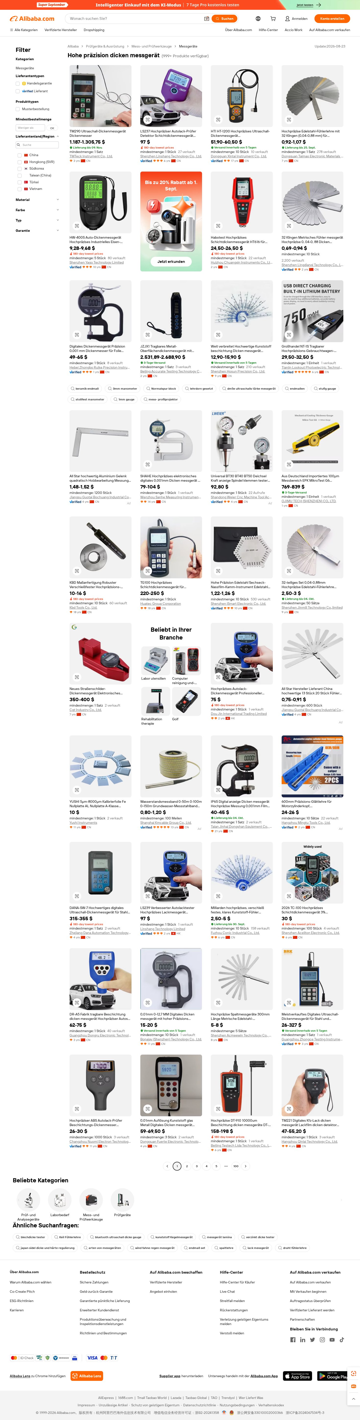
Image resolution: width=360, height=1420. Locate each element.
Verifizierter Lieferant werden (312, 1310)
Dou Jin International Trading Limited (239, 714)
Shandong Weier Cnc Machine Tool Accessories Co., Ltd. (242, 497)
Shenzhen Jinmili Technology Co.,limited (312, 607)
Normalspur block (163, 388)
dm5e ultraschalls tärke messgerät (251, 388)
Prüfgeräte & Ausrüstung (105, 46)
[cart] (274, 19)
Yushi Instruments (83, 823)
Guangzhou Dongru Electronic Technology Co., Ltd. (101, 1035)
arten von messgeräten (105, 1248)
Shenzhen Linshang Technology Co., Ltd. (171, 156)
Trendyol (228, 1398)
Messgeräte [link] (188, 46)
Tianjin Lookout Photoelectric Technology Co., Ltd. (313, 367)
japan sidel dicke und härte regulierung (47, 1248)
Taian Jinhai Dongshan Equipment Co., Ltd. (242, 826)
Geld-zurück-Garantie (96, 1291)
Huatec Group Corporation (160, 603)
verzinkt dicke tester (260, 1237)
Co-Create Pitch (22, 1291)
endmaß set (197, 1248)
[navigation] (37, 607)
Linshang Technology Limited (162, 929)
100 (236, 1166)
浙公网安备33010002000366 (260, 1413)
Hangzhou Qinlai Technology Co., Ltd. (310, 1141)
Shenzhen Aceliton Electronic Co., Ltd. (311, 933)
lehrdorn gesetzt (201, 388)
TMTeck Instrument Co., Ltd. (91, 156)
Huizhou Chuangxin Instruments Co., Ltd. (242, 262)
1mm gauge (126, 399)
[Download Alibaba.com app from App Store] (297, 1376)
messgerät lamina (219, 1237)
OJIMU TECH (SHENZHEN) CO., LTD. (309, 501)
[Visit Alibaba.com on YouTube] (332, 1340)
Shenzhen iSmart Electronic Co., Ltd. (238, 603)
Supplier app (169, 1376)
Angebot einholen (163, 1291)
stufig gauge (327, 388)
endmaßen (297, 388)
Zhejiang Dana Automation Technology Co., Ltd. (101, 933)
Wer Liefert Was (251, 1398)
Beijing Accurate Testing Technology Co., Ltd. (171, 371)
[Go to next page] (245, 1166)
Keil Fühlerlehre (70, 1237)
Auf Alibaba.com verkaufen (310, 1282)
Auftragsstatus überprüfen (310, 1301)
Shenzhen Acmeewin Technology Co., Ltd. (242, 1035)
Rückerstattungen (234, 1310)
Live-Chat (227, 1291)
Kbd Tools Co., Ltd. (83, 607)
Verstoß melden (232, 1333)
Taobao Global (196, 1398)
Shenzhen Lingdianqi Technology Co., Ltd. (313, 265)
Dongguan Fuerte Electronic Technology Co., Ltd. (171, 1141)
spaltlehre (226, 1248)
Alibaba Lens (20, 1376)
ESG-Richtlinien (22, 1301)
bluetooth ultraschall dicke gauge (118, 1237)
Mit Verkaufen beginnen (308, 1291)
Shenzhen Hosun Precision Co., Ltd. (238, 371)
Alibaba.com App (264, 1376)
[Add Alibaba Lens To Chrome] (87, 1376)
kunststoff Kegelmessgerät (174, 1237)
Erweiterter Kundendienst (99, 1310)
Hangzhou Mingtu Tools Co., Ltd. (306, 823)
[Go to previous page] (167, 1166)
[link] (353, 1373)
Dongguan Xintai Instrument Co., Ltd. (239, 156)
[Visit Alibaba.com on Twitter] (312, 1340)
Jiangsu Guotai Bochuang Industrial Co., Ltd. (101, 497)
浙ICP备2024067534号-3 (305, 1413)
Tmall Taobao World (152, 1398)
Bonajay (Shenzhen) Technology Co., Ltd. (171, 1039)
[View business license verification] (224, 1412)
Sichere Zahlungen (94, 1282)
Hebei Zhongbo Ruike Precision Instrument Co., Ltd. (101, 367)
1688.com (125, 1398)
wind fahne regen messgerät (155, 1248)
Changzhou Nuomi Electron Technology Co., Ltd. (101, 1141)
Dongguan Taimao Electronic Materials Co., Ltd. (313, 156)
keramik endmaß (87, 388)
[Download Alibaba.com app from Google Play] (333, 1376)
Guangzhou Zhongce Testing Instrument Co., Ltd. (313, 1039)
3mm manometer (125, 388)
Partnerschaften (302, 1319)
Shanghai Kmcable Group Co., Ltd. (166, 823)
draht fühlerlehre (295, 1248)
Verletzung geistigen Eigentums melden (244, 1321)
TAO (214, 1398)
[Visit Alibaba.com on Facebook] (293, 1340)
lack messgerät (258, 1248)
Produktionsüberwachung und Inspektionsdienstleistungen (103, 1321)
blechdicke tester (33, 1237)
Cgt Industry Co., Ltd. (86, 710)
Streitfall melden (232, 1301)
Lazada (176, 1398)
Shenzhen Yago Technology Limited (97, 262)
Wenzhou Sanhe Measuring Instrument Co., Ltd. (171, 497)
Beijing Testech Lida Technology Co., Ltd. (242, 1145)
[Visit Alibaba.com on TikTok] (342, 1340)
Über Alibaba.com (24, 1272)
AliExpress (106, 1398)
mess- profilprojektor (163, 399)
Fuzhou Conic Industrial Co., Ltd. (235, 933)
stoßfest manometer (90, 399)
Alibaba (73, 46)
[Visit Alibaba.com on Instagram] (322, 1340)
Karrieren (17, 1310)
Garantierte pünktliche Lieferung (105, 1301)
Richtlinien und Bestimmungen (103, 1333)
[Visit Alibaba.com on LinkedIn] (303, 1340)
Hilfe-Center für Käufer (237, 1282)
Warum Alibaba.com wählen (30, 1282)
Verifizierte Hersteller (166, 1282)
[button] (207, 19)
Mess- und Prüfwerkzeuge (152, 46)
